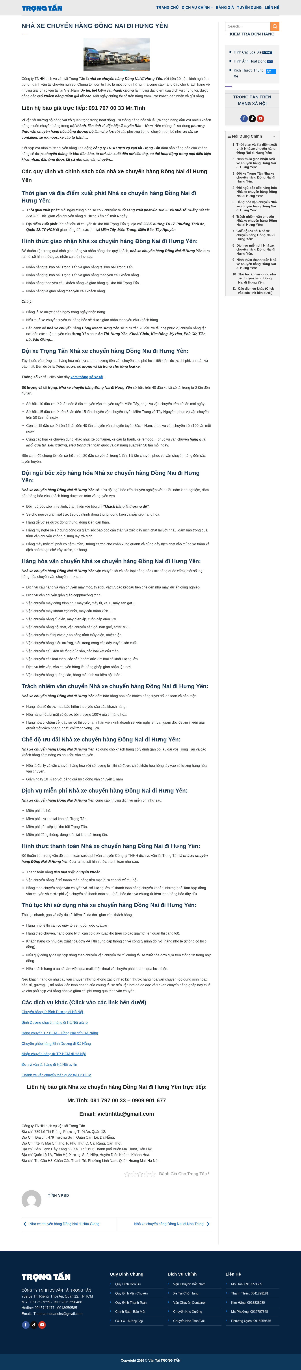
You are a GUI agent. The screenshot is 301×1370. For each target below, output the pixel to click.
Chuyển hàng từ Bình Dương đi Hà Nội (52, 1012)
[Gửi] (274, 26)
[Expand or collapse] (274, 136)
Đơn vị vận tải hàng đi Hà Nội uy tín (49, 1064)
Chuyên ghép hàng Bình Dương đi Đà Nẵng (56, 1043)
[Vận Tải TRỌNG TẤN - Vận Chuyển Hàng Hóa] (42, 8)
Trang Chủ (167, 7)
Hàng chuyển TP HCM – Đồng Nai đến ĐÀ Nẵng (60, 1033)
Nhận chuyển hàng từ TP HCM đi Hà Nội (54, 1054)
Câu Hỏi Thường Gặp (129, 1321)
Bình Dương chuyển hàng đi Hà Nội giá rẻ (55, 1022)
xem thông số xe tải (87, 377)
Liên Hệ (272, 7)
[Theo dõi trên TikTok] (252, 119)
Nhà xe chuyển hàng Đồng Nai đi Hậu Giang (64, 1224)
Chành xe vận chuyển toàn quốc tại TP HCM (56, 1075)
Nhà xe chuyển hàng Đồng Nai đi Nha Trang (169, 1224)
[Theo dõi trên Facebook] (244, 119)
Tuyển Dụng (249, 7)
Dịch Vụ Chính (196, 7)
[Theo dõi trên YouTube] (260, 119)
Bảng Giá (225, 7)
